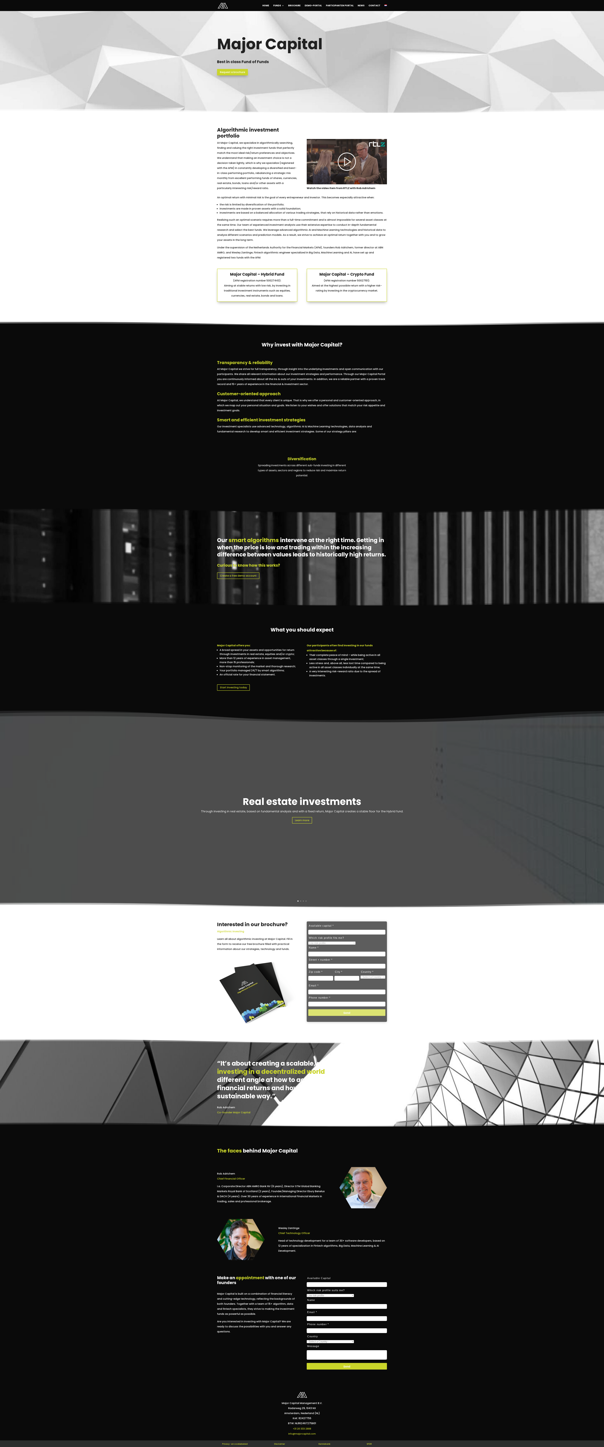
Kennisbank (324, 1443)
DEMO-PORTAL (313, 5)
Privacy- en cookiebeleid (235, 1443)
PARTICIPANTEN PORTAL (340, 5)
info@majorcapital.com (302, 1433)
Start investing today (233, 687)
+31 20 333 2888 (302, 1428)
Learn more (302, 820)
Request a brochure (232, 72)
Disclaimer (279, 1443)
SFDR (369, 1443)
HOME (265, 5)
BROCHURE (294, 5)
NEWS (361, 5)
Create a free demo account (238, 576)
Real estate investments (302, 801)
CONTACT (374, 5)
